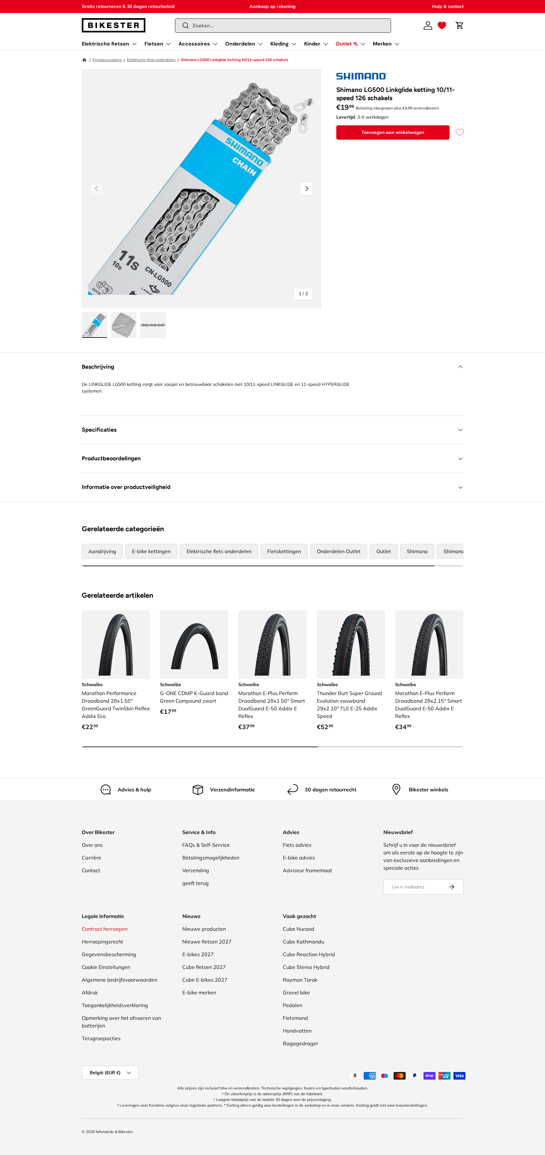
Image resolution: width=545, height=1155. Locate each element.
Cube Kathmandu (303, 941)
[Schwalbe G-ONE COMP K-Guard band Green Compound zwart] (194, 644)
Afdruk (90, 992)
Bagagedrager (300, 1043)
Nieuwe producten (204, 929)
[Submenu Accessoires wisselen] (215, 44)
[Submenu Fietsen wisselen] (168, 44)
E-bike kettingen (151, 551)
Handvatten (297, 1030)
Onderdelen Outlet (338, 551)
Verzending (195, 870)
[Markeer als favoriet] (457, 132)
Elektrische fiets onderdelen (151, 59)
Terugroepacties (101, 1038)
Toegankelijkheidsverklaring (115, 1005)
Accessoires (194, 43)
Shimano (417, 551)
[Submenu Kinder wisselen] (325, 44)
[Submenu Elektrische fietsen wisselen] (134, 44)
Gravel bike (296, 992)
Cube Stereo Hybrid (306, 967)
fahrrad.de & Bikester (114, 1131)
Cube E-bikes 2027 (204, 980)
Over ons (92, 845)
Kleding (279, 43)
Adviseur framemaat (307, 870)
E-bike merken (199, 992)
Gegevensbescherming (109, 954)
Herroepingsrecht (102, 941)
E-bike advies (299, 857)
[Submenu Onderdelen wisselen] (260, 44)
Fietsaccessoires (107, 59)
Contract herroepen (105, 929)
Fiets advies (297, 845)
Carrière (91, 857)
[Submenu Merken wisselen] (397, 44)
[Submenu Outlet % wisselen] (363, 44)
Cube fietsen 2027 (204, 967)
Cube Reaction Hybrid (309, 954)
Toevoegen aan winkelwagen (392, 132)
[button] (442, 25)
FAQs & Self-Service (206, 845)
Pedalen (292, 1005)
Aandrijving (102, 551)
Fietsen (153, 43)
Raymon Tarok (300, 980)
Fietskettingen (284, 551)
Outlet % (347, 43)
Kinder (312, 43)
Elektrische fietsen (105, 43)
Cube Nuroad (298, 929)
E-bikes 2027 (198, 954)
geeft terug (195, 883)
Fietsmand (295, 1018)
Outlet (383, 551)
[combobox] (283, 25)
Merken (382, 43)
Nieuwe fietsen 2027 (207, 941)
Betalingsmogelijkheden (210, 857)
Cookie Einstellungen (106, 967)
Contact (91, 870)
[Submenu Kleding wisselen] (294, 44)
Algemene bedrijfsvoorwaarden (119, 980)
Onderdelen (240, 43)
